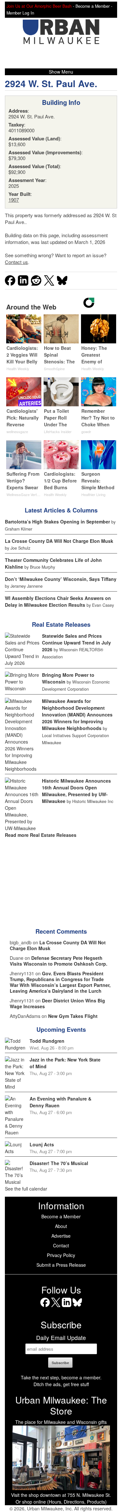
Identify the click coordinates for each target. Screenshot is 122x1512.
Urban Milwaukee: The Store (61, 1405)
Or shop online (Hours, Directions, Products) (61, 1501)
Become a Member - (93, 6)
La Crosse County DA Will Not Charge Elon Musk (59, 541)
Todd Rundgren (47, 1041)
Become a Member (61, 1216)
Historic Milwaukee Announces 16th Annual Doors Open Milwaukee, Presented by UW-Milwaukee (76, 790)
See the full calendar (26, 1188)
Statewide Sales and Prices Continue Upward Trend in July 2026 (76, 643)
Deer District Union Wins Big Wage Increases (57, 1003)
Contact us (16, 262)
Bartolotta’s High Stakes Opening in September (57, 521)
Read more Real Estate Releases (40, 835)
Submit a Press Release (61, 1265)
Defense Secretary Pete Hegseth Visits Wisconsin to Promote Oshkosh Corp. (58, 961)
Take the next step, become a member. (61, 1377)
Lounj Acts (42, 1144)
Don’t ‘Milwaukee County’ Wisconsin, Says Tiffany (60, 579)
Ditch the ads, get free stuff (61, 1384)
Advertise (61, 1236)
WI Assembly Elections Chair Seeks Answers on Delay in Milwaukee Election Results (58, 601)
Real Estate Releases (61, 624)
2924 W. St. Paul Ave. (51, 83)
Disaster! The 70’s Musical (59, 1163)
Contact (61, 1245)
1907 (13, 199)
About (61, 1226)
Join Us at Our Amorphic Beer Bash (39, 6)
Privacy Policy (61, 1255)
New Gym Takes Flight (73, 1016)
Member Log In (20, 13)
